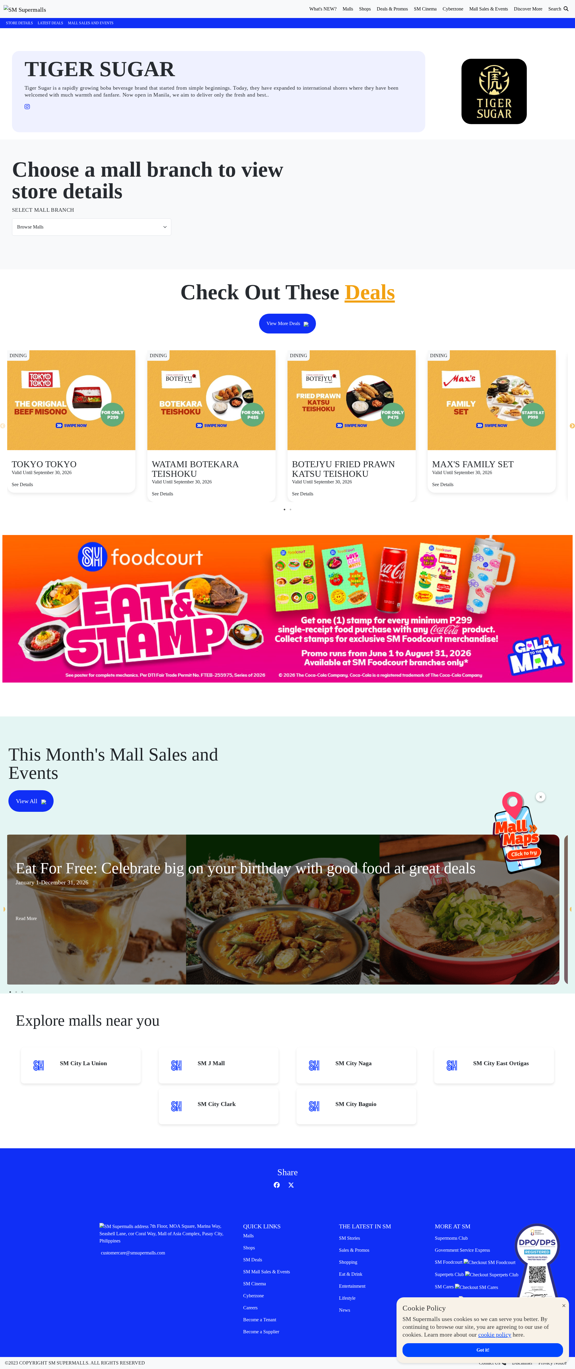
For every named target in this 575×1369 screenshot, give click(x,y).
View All (27, 801)
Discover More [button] (528, 8)
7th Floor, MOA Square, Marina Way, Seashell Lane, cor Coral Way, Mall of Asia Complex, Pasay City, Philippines (161, 1233)
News (344, 1310)
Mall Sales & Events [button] (488, 8)
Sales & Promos (354, 1250)
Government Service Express (462, 1250)
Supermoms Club (451, 1238)
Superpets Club (450, 1274)
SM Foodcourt (449, 1262)
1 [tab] (285, 510)
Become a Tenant (259, 1319)
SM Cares (445, 1286)
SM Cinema (254, 1283)
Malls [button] (348, 8)
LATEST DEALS (50, 23)
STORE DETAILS (19, 23)
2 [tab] (290, 510)
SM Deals (252, 1259)
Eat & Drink (350, 1274)
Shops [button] (365, 8)
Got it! (482, 1350)
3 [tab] (22, 992)
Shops (249, 1247)
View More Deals (284, 323)
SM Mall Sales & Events (266, 1271)
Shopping (348, 1262)
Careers (250, 1307)
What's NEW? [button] (323, 8)
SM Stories (349, 1238)
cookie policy (494, 1334)
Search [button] (555, 8)
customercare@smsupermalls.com (133, 1252)
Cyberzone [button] (453, 8)
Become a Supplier (261, 1331)
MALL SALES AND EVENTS (91, 23)
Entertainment (352, 1286)
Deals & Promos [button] (392, 8)
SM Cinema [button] (425, 8)
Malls (248, 1235)
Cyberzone (253, 1295)
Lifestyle (347, 1298)
